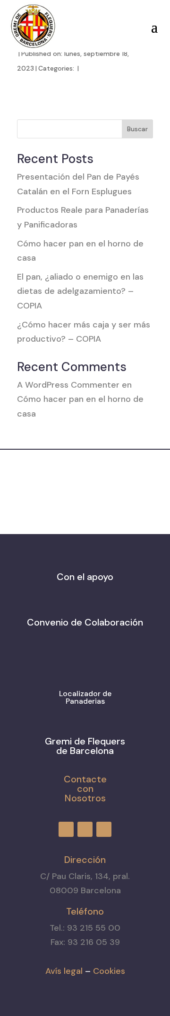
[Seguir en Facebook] (69, 24)
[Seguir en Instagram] (86, 24)
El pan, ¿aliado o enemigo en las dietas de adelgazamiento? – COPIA (80, 291)
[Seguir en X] (103, 24)
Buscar (137, 129)
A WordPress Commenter (68, 384)
